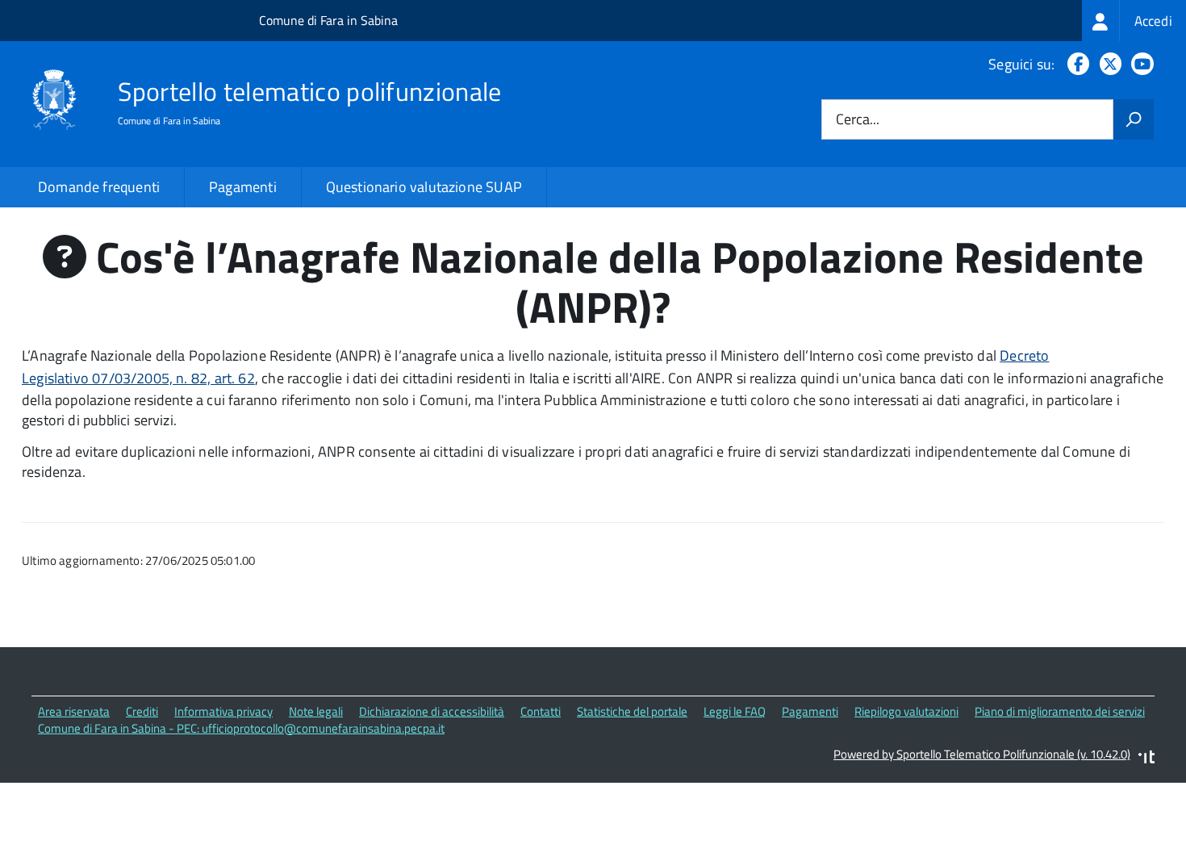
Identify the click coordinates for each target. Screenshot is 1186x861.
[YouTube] (1139, 64)
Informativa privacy (223, 711)
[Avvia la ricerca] (1133, 119)
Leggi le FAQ (735, 711)
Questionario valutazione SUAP (424, 187)
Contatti (540, 711)
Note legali (316, 711)
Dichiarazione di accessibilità (431, 711)
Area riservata (74, 711)
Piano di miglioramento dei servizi (1060, 711)
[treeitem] (1134, 20)
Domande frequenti (99, 187)
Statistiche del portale (632, 711)
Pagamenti (243, 187)
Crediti (142, 711)
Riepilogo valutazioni (906, 711)
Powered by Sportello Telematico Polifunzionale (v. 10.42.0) (981, 754)
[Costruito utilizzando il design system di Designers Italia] (1146, 758)
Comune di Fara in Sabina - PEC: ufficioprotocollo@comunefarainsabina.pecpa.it (241, 728)
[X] (1107, 64)
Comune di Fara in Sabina (328, 20)
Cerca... (857, 119)
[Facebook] (1075, 64)
